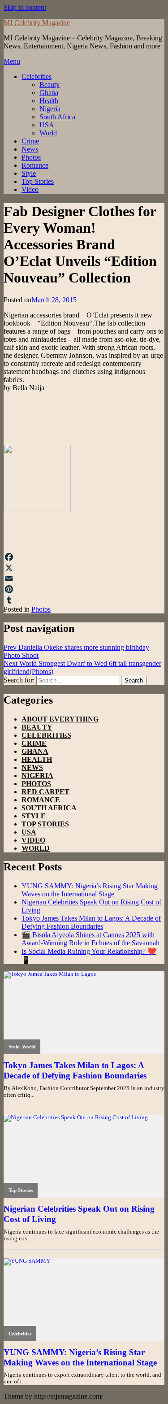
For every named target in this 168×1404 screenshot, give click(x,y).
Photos (31, 157)
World (48, 133)
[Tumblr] (84, 600)
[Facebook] (84, 557)
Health (48, 100)
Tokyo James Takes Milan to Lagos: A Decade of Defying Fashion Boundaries (91, 922)
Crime (30, 141)
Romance (35, 165)
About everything (60, 719)
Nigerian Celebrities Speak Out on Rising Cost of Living (79, 1214)
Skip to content (25, 7)
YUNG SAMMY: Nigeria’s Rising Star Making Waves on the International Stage (90, 890)
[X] (84, 567)
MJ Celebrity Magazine (37, 22)
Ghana (48, 92)
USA (46, 125)
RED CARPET (45, 791)
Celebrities (37, 76)
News (30, 149)
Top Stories (38, 181)
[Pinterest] (84, 589)
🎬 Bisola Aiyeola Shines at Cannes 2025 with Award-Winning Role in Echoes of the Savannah (90, 939)
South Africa (57, 117)
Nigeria (49, 109)
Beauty (49, 84)
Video (30, 189)
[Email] (84, 578)
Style (29, 173)
